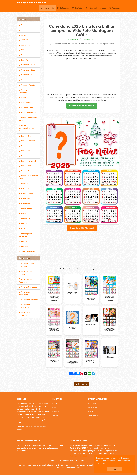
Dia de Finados (26, 151)
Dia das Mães (26, 146)
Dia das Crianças (27, 141)
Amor (23, 35)
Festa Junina (26, 208)
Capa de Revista (27, 85)
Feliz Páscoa (25, 203)
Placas (23, 241)
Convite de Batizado (29, 299)
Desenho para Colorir (93, 415)
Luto (22, 228)
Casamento (25, 102)
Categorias (64, 8)
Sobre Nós (80, 460)
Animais (24, 40)
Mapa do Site (56, 460)
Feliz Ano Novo (26, 193)
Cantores (24, 80)
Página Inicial (48, 8)
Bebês (23, 50)
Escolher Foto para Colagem (81, 105)
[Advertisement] (82, 76)
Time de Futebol (27, 251)
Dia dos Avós (26, 156)
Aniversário (25, 45)
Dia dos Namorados (29, 161)
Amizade (24, 30)
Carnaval (24, 97)
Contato (78, 8)
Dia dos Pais (25, 166)
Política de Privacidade (79, 456)
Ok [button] (115, 469)
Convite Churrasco (28, 287)
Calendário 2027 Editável (82, 228)
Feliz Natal (25, 198)
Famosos (24, 188)
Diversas (24, 183)
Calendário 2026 (27, 75)
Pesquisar (115, 8)
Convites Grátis (91, 411)
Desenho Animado (28, 112)
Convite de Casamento (24, 306)
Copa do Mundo (27, 107)
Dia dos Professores (29, 171)
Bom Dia (24, 60)
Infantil (23, 223)
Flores (23, 213)
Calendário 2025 (88, 39)
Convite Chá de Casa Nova (26, 265)
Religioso (24, 246)
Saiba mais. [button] (101, 463)
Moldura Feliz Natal (92, 407)
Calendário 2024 (27, 65)
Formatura (25, 218)
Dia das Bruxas (26, 136)
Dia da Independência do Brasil (26, 128)
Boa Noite (24, 55)
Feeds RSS (68, 460)
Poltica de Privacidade (96, 8)
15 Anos (23, 25)
